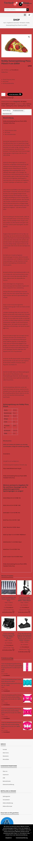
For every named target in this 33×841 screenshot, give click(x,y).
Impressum (6, 774)
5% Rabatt (22, 22)
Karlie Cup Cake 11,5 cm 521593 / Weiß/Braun (14, 534)
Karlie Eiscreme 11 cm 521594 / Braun (12, 542)
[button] (29, 36)
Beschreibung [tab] (6, 110)
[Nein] (31, 833)
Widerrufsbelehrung (8, 803)
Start (4, 22)
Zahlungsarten (6, 796)
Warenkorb (5, 756)
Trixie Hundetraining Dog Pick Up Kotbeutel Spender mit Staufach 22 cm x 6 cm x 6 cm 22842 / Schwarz (24, 637)
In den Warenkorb (13, 94)
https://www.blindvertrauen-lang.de (12, 468)
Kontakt (5, 749)
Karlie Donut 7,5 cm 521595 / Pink (11, 549)
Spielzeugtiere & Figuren (8, 104)
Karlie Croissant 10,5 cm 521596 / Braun (13, 556)
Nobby (28, 105)
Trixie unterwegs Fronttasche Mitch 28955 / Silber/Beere (24, 598)
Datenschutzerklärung (8, 784)
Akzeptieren (8, 838)
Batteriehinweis (7, 781)
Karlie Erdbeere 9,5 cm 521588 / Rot (12, 498)
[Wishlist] (15, 4)
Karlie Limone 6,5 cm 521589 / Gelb (11, 505)
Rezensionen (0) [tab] (7, 113)
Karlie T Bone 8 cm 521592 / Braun (11, 527)
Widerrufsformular (7, 806)
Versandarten (6, 454)
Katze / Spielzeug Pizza (8, 105)
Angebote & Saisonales (13, 22)
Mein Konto (6, 753)
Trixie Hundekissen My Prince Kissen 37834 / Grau (8, 598)
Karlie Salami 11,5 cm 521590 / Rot (11, 512)
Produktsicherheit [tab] (18, 110)
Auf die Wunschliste (6, 97)
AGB (4, 778)
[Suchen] (28, 9)
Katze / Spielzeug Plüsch (20, 105)
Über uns (5, 771)
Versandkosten (15, 69)
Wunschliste (6, 759)
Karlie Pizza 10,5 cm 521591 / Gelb (11, 520)
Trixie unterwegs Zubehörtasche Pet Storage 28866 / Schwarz (9, 636)
